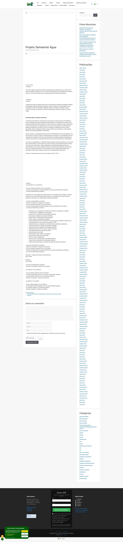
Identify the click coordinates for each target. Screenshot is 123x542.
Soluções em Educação (81, 2)
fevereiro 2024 (83, 133)
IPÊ (37, 2)
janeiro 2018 (82, 291)
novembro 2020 (83, 217)
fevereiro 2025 (83, 107)
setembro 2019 (83, 248)
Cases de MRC (83, 423)
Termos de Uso (59, 531)
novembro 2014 (83, 367)
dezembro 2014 (83, 365)
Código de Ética (54, 5)
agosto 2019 (82, 250)
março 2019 (82, 261)
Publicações (39, 5)
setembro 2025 (83, 91)
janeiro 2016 (82, 337)
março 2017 (82, 313)
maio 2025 (82, 100)
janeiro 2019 (82, 265)
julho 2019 (82, 252)
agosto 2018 (82, 276)
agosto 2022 (82, 172)
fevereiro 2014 (83, 387)
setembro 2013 (83, 398)
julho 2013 (82, 400)
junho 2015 (82, 352)
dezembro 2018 (83, 267)
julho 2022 (82, 174)
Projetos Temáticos (84, 469)
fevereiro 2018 (83, 289)
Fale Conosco (72, 5)
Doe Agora (44, 2)
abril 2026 (82, 76)
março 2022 (82, 183)
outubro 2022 (82, 167)
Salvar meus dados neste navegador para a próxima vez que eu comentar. (46, 333)
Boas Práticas (82, 420)
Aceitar (25, 536)
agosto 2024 (82, 120)
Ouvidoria (29, 510)
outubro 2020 (82, 220)
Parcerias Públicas (63, 5)
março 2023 (82, 157)
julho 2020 (82, 226)
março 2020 (82, 235)
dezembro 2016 (83, 319)
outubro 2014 (82, 369)
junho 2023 (82, 150)
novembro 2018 (83, 270)
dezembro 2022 (83, 163)
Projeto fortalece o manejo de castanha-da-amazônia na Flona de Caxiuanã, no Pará (87, 54)
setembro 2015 (83, 346)
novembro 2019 (83, 243)
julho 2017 (82, 304)
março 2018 (82, 287)
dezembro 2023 (83, 137)
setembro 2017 (83, 300)
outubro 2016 (82, 324)
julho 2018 (82, 278)
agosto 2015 (82, 348)
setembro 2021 (83, 196)
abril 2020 (82, 233)
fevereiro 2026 (83, 81)
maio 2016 (82, 335)
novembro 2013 (83, 393)
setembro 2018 (83, 274)
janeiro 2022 (82, 187)
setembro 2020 (83, 222)
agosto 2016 (82, 328)
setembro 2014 (83, 372)
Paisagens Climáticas (84, 461)
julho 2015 (82, 350)
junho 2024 (82, 124)
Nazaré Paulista (30, 292)
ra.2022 (81, 474)
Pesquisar (81, 12)
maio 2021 (82, 204)
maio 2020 (82, 230)
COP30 (81, 435)
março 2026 (82, 78)
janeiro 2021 (82, 213)
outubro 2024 (82, 115)
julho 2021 (82, 200)
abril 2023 (82, 154)
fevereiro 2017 (83, 315)
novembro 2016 (83, 322)
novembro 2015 (83, 341)
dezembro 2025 (83, 85)
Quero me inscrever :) (61, 510)
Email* (53, 502)
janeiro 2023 (82, 161)
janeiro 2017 (82, 317)
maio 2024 (82, 126)
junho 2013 (82, 402)
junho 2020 (82, 228)
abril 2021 (81, 207)
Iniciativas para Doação (85, 445)
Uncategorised (83, 478)
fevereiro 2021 (83, 211)
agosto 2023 (82, 146)
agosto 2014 (82, 374)
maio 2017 (82, 309)
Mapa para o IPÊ (31, 507)
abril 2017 (81, 311)
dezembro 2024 (83, 111)
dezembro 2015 (83, 339)
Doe (80, 441)
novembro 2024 (83, 113)
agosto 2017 (82, 302)
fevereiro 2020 (83, 237)
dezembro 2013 (83, 391)
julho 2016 (82, 330)
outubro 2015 (82, 343)
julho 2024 (82, 122)
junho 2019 (82, 254)
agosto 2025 (82, 94)
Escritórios (29, 509)
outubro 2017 (82, 298)
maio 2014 (82, 380)
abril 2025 (82, 102)
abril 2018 (81, 285)
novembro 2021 (83, 191)
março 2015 (82, 359)
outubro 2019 (82, 246)
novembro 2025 (83, 87)
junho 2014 (82, 378)
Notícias (51, 2)
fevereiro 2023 (83, 159)
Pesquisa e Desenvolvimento (86, 463)
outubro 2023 (82, 141)
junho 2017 (82, 306)
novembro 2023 (83, 139)
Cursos (81, 437)
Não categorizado (84, 454)
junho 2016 (82, 332)
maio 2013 (82, 404)
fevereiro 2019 (83, 263)
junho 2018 (82, 280)
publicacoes (82, 472)
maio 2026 (82, 74)
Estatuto (47, 5)
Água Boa (29, 295)
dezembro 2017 (83, 293)
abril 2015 (81, 356)
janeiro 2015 (82, 363)
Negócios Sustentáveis (68, 2)
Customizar (25, 531)
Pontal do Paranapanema (86, 465)
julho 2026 (82, 70)
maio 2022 (82, 178)
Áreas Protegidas (83, 416)
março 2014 (82, 385)
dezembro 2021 (83, 189)
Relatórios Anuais (83, 476)
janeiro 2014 (82, 389)
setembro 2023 (83, 144)
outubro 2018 (82, 272)
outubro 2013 (82, 395)
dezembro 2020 (83, 215)
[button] (91, 4)
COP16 (81, 432)
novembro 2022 (83, 165)
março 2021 (82, 209)
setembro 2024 (83, 118)
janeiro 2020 (82, 239)
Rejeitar (24, 533)
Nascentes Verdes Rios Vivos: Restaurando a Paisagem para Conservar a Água (44, 293)
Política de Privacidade (58, 522)
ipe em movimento (84, 452)
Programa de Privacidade (81, 510)
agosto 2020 (82, 224)
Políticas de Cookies (80, 511)
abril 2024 (82, 128)
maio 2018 (82, 283)
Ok (95, 15)
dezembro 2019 (83, 241)
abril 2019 (82, 259)
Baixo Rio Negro (83, 418)
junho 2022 (82, 176)
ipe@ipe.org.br (63, 534)
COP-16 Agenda (83, 430)
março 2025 (82, 105)
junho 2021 (82, 202)
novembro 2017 (83, 296)
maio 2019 (82, 256)
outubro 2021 (82, 194)
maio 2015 (82, 354)
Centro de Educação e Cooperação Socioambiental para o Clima (88, 427)
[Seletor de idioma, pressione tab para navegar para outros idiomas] (96, 4)
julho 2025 (82, 96)
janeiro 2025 (82, 109)
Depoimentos (82, 439)
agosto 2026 (82, 68)
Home (81, 443)
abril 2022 (82, 180)
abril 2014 (82, 382)
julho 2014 (82, 376)
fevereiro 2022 (83, 185)
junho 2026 (82, 72)
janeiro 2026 (82, 83)
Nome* (53, 498)
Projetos (58, 2)
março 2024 (82, 131)
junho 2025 (82, 98)
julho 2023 (82, 148)
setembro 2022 (83, 170)
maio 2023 (82, 152)
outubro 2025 (82, 89)
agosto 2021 (82, 198)
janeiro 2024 (82, 135)
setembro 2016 (83, 326)
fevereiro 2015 (83, 361)
